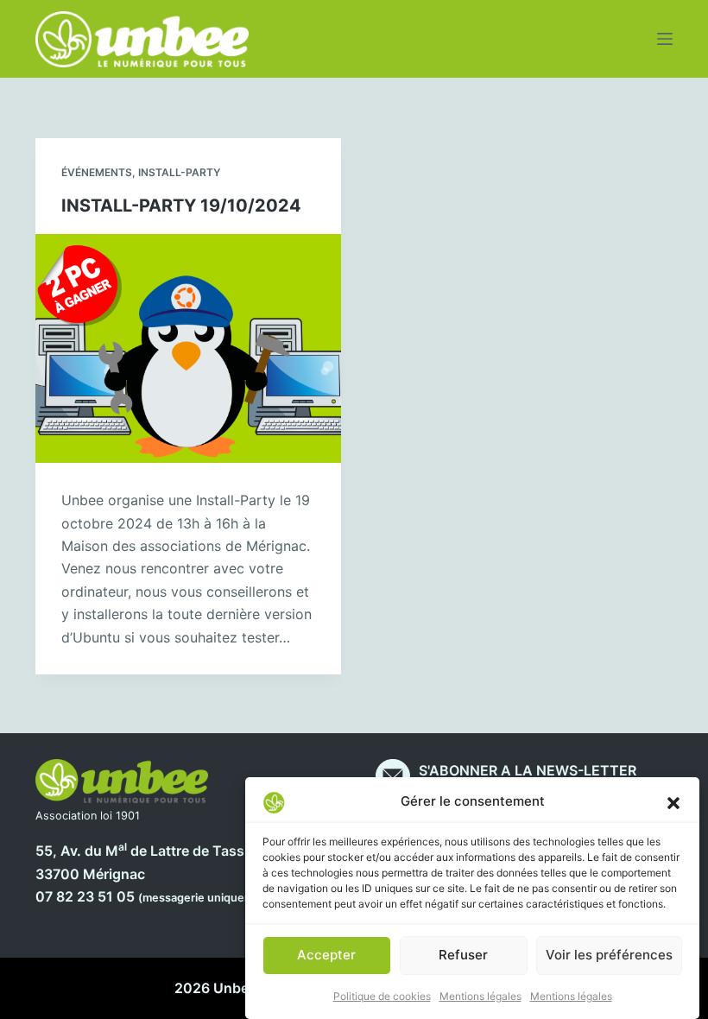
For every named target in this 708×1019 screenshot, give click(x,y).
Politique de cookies (382, 996)
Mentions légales (480, 996)
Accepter (326, 954)
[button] (673, 802)
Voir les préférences (609, 954)
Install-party (179, 172)
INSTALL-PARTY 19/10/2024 (181, 205)
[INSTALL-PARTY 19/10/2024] (188, 349)
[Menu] (665, 39)
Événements (96, 172)
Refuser (463, 954)
